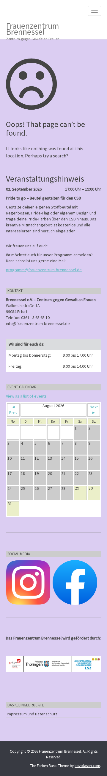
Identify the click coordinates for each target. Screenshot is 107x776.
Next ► (94, 409)
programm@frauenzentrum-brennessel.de (44, 269)
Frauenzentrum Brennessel (32, 29)
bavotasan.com (87, 765)
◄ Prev (13, 409)
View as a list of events (26, 396)
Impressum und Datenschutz (32, 714)
